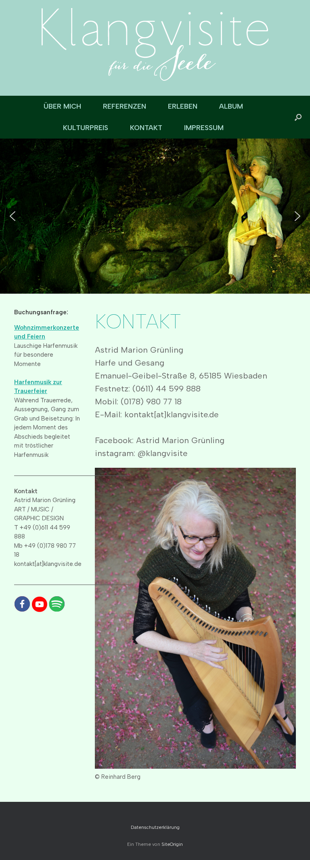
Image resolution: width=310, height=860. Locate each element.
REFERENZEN (124, 106)
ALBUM (231, 106)
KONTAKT (146, 128)
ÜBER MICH (62, 106)
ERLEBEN (182, 106)
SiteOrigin (172, 844)
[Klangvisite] (155, 44)
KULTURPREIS (85, 128)
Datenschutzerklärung (155, 827)
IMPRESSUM (204, 128)
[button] (298, 117)
